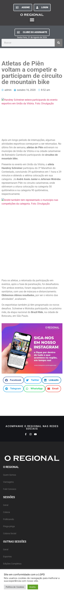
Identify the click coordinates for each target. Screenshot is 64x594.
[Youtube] (35, 434)
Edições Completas (12, 563)
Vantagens (8, 482)
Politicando (8, 519)
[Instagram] (30, 434)
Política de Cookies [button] (15, 587)
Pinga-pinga (9, 526)
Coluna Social (9, 533)
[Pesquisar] (58, 43)
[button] (32, 19)
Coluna (6, 512)
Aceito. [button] (32, 587)
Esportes (7, 556)
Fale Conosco (9, 489)
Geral (5, 505)
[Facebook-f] (26, 434)
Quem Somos (9, 475)
